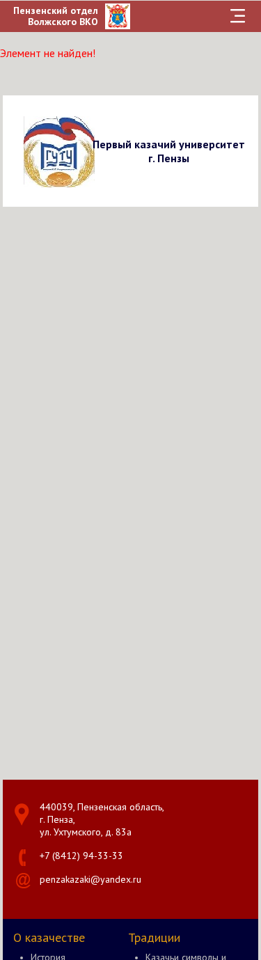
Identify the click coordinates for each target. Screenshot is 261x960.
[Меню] (237, 16)
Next (245, 150)
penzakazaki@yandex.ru (90, 879)
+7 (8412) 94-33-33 (81, 855)
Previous (15, 150)
